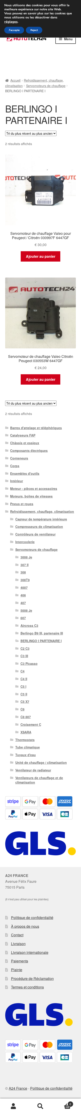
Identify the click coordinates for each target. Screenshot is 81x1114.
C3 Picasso (29, 663)
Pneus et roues (21, 504)
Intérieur (16, 481)
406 (23, 595)
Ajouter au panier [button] (40, 256)
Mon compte (13, 1106)
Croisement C (30, 724)
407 (23, 603)
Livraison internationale (29, 952)
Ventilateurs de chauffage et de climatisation (39, 780)
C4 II (23, 679)
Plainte (16, 969)
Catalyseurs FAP (22, 435)
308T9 (25, 580)
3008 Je (26, 557)
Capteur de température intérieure (41, 519)
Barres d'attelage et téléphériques (36, 428)
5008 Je (26, 610)
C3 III (24, 656)
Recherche (40, 1106)
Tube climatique (27, 747)
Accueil (15, 80)
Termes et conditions (27, 987)
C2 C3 (24, 648)
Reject (34, 30)
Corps (14, 466)
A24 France (18, 1088)
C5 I (23, 686)
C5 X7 (24, 701)
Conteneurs (19, 458)
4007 (24, 587)
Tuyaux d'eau (25, 755)
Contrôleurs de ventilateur (35, 534)
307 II (24, 565)
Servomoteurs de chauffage (45, 85)
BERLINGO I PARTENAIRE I (41, 641)
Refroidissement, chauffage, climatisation (42, 511)
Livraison (18, 943)
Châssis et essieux (24, 443)
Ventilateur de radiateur (33, 770)
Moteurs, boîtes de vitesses (31, 496)
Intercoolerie (25, 542)
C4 (22, 671)
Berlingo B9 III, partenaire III (41, 633)
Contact (17, 934)
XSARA (25, 732)
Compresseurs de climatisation (39, 526)
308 (23, 572)
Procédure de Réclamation (32, 978)
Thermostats (25, 739)
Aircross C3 (29, 625)
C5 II (23, 694)
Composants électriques (29, 450)
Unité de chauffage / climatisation (41, 762)
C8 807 (25, 717)
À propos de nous (25, 926)
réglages (11, 22)
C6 (22, 709)
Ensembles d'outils (24, 473)
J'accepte (14, 30)
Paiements (19, 961)
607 (23, 618)
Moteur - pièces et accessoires (33, 488)
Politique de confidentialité (32, 917)
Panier (62, 1102)
